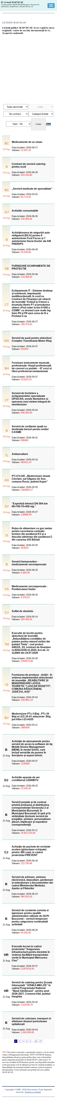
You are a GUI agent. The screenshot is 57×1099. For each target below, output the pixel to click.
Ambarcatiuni (20, 454)
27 (41, 1041)
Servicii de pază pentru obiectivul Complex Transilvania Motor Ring (32, 339)
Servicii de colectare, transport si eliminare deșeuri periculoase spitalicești (31, 1021)
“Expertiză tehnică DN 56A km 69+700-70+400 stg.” (30, 505)
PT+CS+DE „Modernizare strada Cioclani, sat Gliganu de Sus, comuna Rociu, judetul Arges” (31, 479)
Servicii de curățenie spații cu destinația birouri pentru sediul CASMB (30, 429)
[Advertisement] (28, 68)
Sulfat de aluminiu (22, 611)
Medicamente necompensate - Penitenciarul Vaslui (30, 588)
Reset (48, 124)
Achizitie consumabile (25, 210)
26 (36, 1041)
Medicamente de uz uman (27, 142)
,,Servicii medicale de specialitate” (32, 188)
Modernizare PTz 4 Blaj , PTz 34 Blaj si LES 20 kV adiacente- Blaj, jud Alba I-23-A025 (31, 716)
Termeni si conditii (33, 1092)
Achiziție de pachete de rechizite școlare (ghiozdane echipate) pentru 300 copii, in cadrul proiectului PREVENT (31, 850)
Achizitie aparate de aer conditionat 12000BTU (26, 778)
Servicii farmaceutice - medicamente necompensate (29, 563)
